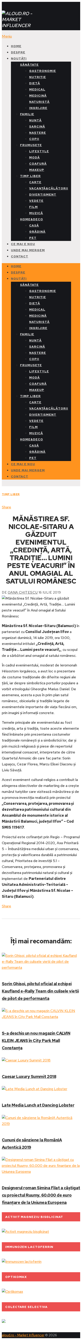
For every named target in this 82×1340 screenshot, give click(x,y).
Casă (34, 225)
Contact (19, 256)
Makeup (36, 170)
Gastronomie (42, 71)
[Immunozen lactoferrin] (21, 1261)
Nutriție (37, 77)
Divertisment (42, 194)
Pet (32, 238)
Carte (35, 182)
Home (16, 46)
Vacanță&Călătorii (48, 188)
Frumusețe (31, 145)
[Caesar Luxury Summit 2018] (41, 1060)
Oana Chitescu (23, 592)
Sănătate (29, 65)
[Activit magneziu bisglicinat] (25, 1231)
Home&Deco (31, 219)
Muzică (36, 213)
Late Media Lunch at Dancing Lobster (38, 1105)
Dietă (34, 83)
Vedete (36, 201)
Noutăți (19, 58)
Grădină (37, 232)
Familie (27, 114)
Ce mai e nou (23, 244)
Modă (34, 157)
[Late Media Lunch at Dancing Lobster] (41, 1089)
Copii (34, 139)
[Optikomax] (12, 1291)
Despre (18, 52)
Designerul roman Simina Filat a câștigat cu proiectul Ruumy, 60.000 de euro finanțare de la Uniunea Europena (41, 1195)
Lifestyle (39, 151)
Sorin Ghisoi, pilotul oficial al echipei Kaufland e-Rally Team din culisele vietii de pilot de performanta (40, 991)
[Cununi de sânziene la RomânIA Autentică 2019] (41, 1121)
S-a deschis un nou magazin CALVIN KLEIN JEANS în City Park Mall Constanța (36, 1041)
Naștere (37, 133)
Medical (37, 89)
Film (33, 207)
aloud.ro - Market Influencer (23, 1335)
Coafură (38, 164)
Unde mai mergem (28, 250)
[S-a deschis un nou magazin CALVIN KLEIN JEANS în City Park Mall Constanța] (41, 1014)
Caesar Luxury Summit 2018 (29, 1076)
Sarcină (37, 126)
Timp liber (30, 176)
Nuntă (35, 120)
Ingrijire (38, 108)
